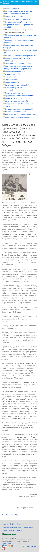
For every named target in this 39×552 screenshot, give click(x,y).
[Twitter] (6, 546)
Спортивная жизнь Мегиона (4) (17, 93)
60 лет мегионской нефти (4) (16, 101)
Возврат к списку (10, 514)
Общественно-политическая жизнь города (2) (18, 46)
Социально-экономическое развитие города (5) (19, 41)
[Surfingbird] (6, 548)
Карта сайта (6, 544)
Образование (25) (12, 82)
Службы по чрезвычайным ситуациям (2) (14, 89)
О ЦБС (12, 524)
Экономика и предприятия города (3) (20, 63)
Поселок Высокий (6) (13, 98)
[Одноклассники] (9, 546)
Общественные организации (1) (17, 117)
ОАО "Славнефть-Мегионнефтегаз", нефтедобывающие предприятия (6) (18, 67)
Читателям (20, 524)
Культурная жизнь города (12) (17, 85)
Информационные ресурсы (12, 527)
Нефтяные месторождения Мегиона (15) (21, 114)
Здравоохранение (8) (13, 80)
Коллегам (19, 530)
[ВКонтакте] (3, 546)
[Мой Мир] (12, 546)
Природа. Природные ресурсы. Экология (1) (16, 59)
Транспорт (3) (10, 77)
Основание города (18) (14, 16)
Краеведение (28, 527)
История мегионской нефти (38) (18, 22)
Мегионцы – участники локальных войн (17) (20, 51)
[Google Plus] (3, 548)
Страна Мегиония (8, 530)
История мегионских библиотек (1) (19, 109)
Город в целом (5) (12, 9)
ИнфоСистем (17, 544)
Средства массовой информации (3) (19, 96)
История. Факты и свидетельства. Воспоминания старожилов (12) (17, 12)
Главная (5, 524)
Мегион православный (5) (15, 112)
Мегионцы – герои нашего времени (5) (20, 56)
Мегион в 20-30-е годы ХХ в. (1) (17, 19)
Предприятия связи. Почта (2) (17, 71)
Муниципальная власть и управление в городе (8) (19, 36)
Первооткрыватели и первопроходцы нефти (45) (19, 26)
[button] (1, 2)
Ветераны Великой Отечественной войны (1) (18, 105)
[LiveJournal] (15, 546)
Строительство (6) (12, 74)
